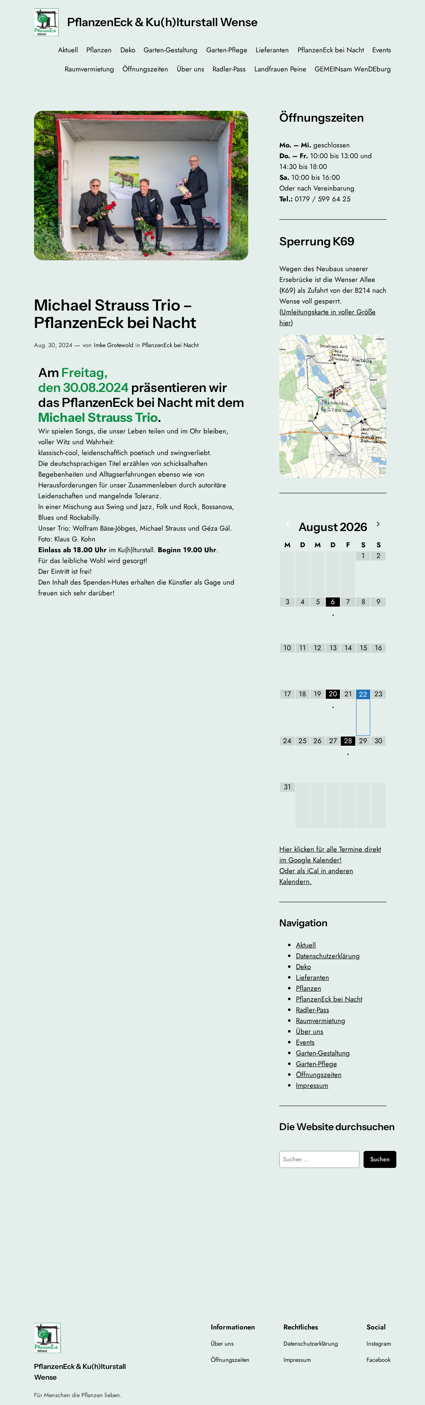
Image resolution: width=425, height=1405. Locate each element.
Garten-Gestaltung (323, 1053)
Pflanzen (308, 988)
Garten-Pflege (316, 1064)
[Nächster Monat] (378, 524)
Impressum (312, 1085)
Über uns (309, 1031)
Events (305, 1042)
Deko (303, 967)
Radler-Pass (312, 1010)
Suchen (380, 1159)
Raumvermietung (320, 1021)
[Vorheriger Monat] (287, 524)
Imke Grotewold (113, 345)
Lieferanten (312, 977)
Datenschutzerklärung (328, 956)
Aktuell (306, 945)
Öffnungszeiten (319, 1074)
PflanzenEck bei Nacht (170, 345)
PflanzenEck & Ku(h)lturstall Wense (162, 22)
